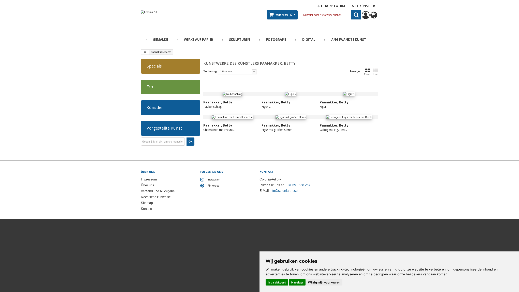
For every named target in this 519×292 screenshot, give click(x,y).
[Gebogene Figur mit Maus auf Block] (349, 117)
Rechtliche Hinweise (156, 197)
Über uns (147, 185)
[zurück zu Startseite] (145, 52)
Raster (367, 74)
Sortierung (210, 71)
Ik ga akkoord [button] (277, 282)
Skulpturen (239, 39)
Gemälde (160, 39)
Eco (150, 86)
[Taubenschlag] (232, 94)
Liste (375, 74)
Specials (154, 66)
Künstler (155, 107)
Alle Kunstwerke (331, 6)
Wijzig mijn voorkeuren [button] (324, 282)
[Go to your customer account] (366, 16)
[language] (373, 16)
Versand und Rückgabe (158, 191)
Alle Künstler (363, 6)
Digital (308, 39)
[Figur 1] (349, 94)
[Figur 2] (291, 94)
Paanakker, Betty (217, 102)
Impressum (149, 179)
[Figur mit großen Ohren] (291, 117)
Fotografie (276, 39)
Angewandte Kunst (348, 39)
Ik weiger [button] (297, 282)
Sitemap (147, 203)
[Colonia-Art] (180, 19)
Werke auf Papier (198, 39)
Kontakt (146, 208)
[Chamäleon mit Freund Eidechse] (232, 117)
